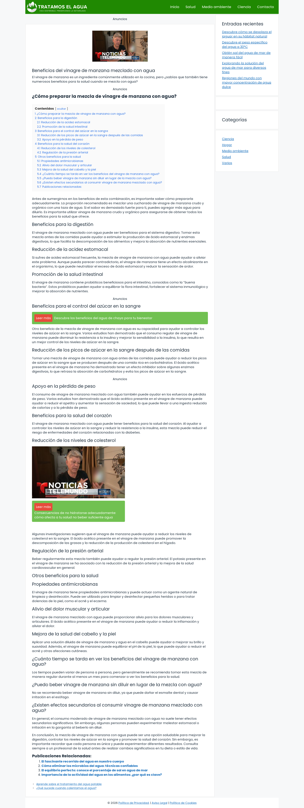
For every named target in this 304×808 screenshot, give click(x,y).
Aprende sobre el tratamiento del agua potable (69, 784)
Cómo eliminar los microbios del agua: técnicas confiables (89, 766)
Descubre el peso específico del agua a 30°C (244, 44)
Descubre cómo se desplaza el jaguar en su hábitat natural (247, 34)
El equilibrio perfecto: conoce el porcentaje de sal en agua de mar (94, 770)
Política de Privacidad (133, 803)
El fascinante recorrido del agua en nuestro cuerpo (82, 761)
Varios (227, 163)
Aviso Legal (159, 803)
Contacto (265, 6)
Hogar (227, 145)
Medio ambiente (216, 6)
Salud (191, 6)
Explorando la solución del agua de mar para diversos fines (244, 67)
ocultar (61, 109)
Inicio (174, 6)
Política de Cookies (183, 803)
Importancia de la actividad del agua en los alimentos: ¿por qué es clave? (101, 774)
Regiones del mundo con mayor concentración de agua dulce (246, 82)
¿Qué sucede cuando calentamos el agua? (66, 788)
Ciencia (244, 6)
